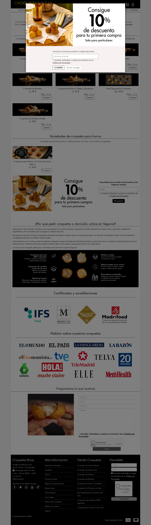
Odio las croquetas (73, 68)
